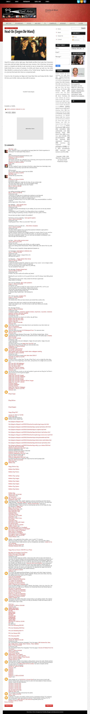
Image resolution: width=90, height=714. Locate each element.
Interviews (63, 23)
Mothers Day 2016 (13, 321)
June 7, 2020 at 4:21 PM (15, 694)
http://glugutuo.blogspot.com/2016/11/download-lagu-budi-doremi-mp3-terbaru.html (29, 432)
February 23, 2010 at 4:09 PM (16, 157)
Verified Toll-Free (13, 659)
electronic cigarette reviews (27, 311)
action (68, 127)
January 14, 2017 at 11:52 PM (16, 446)
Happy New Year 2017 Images (16, 375)
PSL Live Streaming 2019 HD (16, 625)
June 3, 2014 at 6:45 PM (15, 227)
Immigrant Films (65, 94)
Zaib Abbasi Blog (13, 520)
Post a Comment (9, 702)
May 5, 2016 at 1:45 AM (15, 338)
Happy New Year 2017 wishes (16, 378)
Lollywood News (13, 513)
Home (29, 705)
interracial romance (63, 141)
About (16, 1)
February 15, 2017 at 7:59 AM (16, 452)
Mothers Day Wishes (14, 469)
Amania (10, 695)
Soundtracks (52, 23)
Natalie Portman (60, 108)
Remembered (59, 115)
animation (63, 129)
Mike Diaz (11, 149)
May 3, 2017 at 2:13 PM (15, 498)
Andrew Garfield (60, 73)
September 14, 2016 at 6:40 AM (17, 346)
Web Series (38, 23)
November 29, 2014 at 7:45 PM (16, 314)
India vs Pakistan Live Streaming (17, 584)
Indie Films (8, 23)
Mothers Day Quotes (14, 486)
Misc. (62, 106)
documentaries (60, 137)
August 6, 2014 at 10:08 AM (16, 309)
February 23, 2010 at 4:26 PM (16, 162)
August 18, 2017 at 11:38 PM (16, 524)
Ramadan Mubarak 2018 (15, 546)
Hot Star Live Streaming (15, 588)
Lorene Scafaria (59, 104)
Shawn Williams (13, 536)
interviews (62, 143)
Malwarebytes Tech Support (16, 654)
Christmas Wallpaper (14, 384)
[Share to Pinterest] (15, 112)
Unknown (11, 323)
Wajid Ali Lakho (12, 691)
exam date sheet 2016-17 (30, 355)
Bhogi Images (12, 393)
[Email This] (8, 112)
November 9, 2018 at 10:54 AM (16, 605)
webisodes (63, 150)
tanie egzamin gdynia (30, 218)
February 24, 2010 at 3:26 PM (16, 179)
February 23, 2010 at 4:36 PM (16, 173)
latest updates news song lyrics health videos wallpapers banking (25, 351)
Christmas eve (12, 374)
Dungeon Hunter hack (21, 269)
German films (13, 28)
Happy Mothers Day (14, 466)
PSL (10, 622)
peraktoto (11, 669)
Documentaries (19, 23)
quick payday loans (22, 204)
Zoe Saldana (60, 125)
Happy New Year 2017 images (16, 379)
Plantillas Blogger (46, 712)
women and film (60, 152)
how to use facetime (14, 326)
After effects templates (32, 225)
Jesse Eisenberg (62, 96)
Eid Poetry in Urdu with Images (16, 522)
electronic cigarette (23, 313)
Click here (11, 604)
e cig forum (43, 311)
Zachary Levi (59, 122)
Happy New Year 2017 (28, 343)
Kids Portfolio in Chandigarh (16, 532)
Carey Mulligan (64, 84)
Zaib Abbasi (12, 517)
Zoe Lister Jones (65, 124)
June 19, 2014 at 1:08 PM (15, 260)
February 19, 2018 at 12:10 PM (16, 555)
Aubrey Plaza (65, 78)
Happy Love (19, 506)
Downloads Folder (13, 499)
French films (60, 91)
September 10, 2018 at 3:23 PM (17, 583)
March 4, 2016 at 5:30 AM (15, 327)
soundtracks (66, 148)
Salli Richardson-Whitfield (63, 118)
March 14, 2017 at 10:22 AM (16, 460)
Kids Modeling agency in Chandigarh (18, 527)
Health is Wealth (13, 526)
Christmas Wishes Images (27, 380)
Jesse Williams (59, 97)
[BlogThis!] (10, 112)
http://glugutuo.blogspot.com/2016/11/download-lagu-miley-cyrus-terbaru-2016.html (29, 445)
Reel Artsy (29, 712)
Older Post (49, 705)
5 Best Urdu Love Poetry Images (17, 554)
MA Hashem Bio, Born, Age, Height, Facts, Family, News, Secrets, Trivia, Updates (29, 643)
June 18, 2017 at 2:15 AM (15, 515)
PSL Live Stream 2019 (14, 633)
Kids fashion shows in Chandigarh (17, 530)
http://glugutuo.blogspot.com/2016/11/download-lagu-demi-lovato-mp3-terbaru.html (29, 442)
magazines (58, 144)
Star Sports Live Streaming (15, 581)
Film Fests (72, 23)
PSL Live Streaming (14, 638)
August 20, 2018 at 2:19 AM (16, 569)
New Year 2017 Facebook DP (16, 364)
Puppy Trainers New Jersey (24, 259)
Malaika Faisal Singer (14, 509)
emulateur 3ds (22, 296)
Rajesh (10, 677)
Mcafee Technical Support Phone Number (19, 657)
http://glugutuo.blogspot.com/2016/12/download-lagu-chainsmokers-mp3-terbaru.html (30, 440)
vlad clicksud (28, 699)
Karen (10, 163)
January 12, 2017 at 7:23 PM (16, 415)
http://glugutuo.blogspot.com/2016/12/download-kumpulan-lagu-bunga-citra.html (29, 424)
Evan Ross (61, 87)
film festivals (60, 139)
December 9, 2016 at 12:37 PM (16, 388)
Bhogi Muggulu (12, 407)
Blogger (66, 161)
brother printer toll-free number (26, 663)
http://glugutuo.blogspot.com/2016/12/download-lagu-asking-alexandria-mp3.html (29, 437)
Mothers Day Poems (14, 472)
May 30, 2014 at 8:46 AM (15, 206)
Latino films (64, 103)
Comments (76, 40)
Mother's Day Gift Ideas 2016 (16, 319)
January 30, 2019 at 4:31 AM (16, 640)
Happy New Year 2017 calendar (16, 382)
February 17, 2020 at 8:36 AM (16, 675)
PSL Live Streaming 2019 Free (16, 628)
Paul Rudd (67, 112)
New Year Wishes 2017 (14, 366)
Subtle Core (38, 1)
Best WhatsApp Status (14, 510)
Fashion (81, 23)
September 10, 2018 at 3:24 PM (17, 596)
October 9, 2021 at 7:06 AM (16, 700)
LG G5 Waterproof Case (27, 330)
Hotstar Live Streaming (14, 577)
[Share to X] (11, 112)
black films (59, 134)
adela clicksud (21, 699)
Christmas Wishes (13, 386)
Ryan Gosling (66, 117)
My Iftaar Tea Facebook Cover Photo (18, 552)
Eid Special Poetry (13, 523)
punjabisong (12, 347)
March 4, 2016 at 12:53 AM (15, 322)
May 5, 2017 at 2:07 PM (15, 507)
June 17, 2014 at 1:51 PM (15, 252)
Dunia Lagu (11, 416)
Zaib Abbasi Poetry (13, 514)
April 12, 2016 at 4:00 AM (15, 331)
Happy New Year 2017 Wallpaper (17, 376)
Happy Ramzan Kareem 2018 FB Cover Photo (20, 550)
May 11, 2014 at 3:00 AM (15, 186)
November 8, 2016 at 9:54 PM (16, 352)
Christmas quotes (13, 383)
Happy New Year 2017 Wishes (16, 367)
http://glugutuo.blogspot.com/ (16, 421)
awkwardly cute (61, 131)
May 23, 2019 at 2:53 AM (15, 658)
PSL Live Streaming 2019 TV (16, 630)
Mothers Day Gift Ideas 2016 (16, 318)
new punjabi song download (15, 349)
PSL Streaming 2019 (14, 636)
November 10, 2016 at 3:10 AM (16, 356)
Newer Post (9, 705)
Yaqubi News (12, 495)
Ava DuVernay (59, 80)
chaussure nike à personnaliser (34, 563)
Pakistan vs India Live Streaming (17, 589)
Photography (26, 1)
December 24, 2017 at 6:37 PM (16, 535)
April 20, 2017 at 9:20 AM (15, 494)
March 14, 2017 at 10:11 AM (16, 456)
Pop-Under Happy (21, 502)
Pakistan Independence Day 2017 (17, 448)
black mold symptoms (26, 282)
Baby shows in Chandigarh (15, 531)
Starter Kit (60, 36)
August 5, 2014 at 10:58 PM (16, 297)
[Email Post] (6, 112)
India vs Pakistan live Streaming (17, 579)
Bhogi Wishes (12, 400)
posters (59, 147)
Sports (47, 1)
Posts (75, 37)
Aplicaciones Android (58, 712)
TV (45, 23)
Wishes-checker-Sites (33, 503)
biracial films (60, 132)
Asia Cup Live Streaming (15, 576)
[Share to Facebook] (13, 112)
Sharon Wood (12, 651)
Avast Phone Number (14, 653)
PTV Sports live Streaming (15, 580)
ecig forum (37, 311)
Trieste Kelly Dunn (63, 120)
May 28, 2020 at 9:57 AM (15, 690)
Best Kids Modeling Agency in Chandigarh (19, 528)
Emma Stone (66, 85)
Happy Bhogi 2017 (13, 412)
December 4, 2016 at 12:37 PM (16, 368)
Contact (8, 1)
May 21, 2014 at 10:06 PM (15, 192)
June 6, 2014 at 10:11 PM (15, 241)
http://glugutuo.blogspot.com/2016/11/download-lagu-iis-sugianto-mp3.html (27, 429)
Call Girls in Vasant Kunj (27, 679)
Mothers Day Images (14, 478)
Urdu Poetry (12, 519)
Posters (29, 23)
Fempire (65, 89)
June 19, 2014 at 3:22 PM (15, 270)
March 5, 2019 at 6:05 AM (15, 645)
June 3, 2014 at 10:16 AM (15, 219)
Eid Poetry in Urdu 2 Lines (15, 518)
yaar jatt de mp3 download (15, 350)
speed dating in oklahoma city (24, 251)
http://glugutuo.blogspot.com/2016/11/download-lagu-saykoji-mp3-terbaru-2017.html (30, 427)
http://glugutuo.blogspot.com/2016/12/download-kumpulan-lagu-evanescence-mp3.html (30, 434)
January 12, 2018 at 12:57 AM (16, 544)
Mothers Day (12, 462)
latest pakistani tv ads (14, 511)
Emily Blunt (58, 85)
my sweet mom (12, 497)
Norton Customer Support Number (17, 655)
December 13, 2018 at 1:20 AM (16, 621)
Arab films (67, 75)
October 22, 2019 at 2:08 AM (16, 666)
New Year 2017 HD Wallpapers (16, 363)
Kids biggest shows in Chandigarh (17, 534)
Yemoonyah (12, 158)
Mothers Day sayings (14, 475)
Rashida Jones (62, 113)
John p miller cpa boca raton (21, 240)
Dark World (11, 461)
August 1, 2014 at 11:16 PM (16, 284)
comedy (63, 136)
